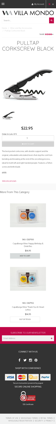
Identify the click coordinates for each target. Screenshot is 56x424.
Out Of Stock (25, 319)
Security (39, 421)
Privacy (49, 421)
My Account (39, 4)
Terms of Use (12, 418)
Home (4, 28)
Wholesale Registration (20, 421)
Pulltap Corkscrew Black (15, 31)
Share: (42, 34)
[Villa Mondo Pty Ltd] (28, 13)
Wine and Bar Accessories (21, 28)
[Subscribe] (51, 338)
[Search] (51, 20)
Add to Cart (28, 144)
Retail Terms (47, 418)
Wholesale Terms (29, 418)
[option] (28, 82)
